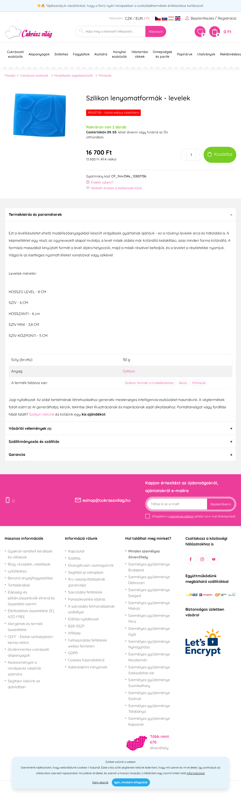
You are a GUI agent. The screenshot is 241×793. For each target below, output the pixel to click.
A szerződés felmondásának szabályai (91, 609)
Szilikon (129, 371)
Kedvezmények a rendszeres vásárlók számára (24, 668)
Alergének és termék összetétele (25, 626)
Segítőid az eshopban (86, 572)
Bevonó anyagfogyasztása (30, 578)
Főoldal (10, 75)
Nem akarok (100, 782)
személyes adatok (181, 516)
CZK (128, 18)
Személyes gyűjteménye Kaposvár (149, 721)
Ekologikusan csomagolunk (91, 565)
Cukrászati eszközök (34, 75)
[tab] (120, 214)
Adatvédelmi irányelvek (87, 667)
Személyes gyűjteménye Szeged (149, 592)
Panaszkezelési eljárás (86, 599)
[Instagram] (202, 559)
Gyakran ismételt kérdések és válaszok (30, 554)
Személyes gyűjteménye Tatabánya (149, 708)
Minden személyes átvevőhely (144, 554)
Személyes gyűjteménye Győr (149, 631)
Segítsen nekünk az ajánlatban (24, 684)
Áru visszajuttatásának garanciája (86, 582)
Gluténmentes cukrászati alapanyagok (28, 652)
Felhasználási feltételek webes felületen (87, 643)
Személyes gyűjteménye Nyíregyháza (149, 644)
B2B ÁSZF (76, 626)
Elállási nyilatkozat (83, 619)
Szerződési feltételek (85, 592)
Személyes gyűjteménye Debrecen (149, 579)
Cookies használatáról (86, 660)
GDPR (73, 652)
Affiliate (74, 633)
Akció (183, 383)
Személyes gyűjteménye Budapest (149, 567)
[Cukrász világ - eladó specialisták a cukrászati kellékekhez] (28, 32)
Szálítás (74, 558)
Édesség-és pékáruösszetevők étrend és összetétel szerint (31, 598)
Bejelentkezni (221, 504)
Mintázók (105, 75)
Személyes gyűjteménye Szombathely (149, 682)
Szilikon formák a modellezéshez (149, 383)
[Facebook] (190, 559)
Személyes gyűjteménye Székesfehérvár (149, 670)
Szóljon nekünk (41, 414)
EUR (139, 18)
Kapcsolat (76, 551)
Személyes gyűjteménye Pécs (149, 618)
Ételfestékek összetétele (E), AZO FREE (31, 613)
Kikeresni (156, 31)
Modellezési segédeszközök (73, 75)
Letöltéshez (17, 571)
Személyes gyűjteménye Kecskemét (149, 657)
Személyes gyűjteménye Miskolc (149, 605)
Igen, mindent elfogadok (131, 782)
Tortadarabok (19, 585)
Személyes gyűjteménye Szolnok (149, 695)
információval (196, 773)
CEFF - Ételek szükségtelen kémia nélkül (30, 639)
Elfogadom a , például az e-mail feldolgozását (193, 516)
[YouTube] (214, 559)
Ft (147, 18)
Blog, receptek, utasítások (29, 564)
